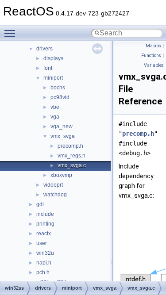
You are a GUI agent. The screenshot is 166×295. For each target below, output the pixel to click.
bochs (57, 87)
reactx (43, 233)
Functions (151, 55)
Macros (153, 46)
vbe (54, 107)
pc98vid (59, 97)
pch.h (43, 272)
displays (53, 58)
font (47, 68)
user (41, 243)
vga (54, 117)
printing (45, 224)
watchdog (55, 195)
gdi (40, 204)
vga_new (61, 126)
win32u (45, 253)
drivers (44, 49)
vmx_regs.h (71, 156)
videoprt (53, 185)
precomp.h (70, 146)
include (45, 214)
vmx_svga (62, 136)
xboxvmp (61, 175)
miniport (53, 78)
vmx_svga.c (72, 165)
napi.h (43, 263)
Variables (154, 65)
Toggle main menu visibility (11, 33)
